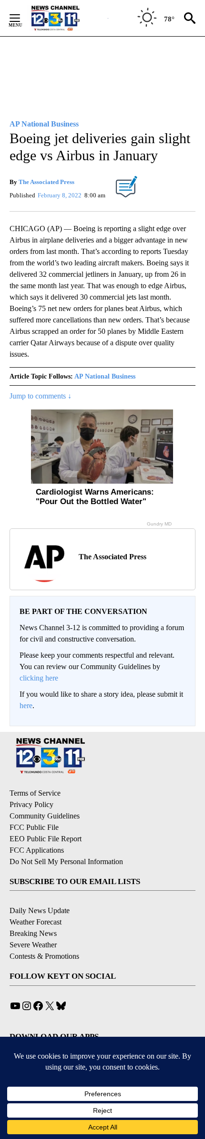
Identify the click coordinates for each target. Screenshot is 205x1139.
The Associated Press (46, 181)
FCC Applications (37, 850)
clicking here (39, 678)
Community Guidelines (45, 816)
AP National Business (104, 376)
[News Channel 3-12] (67, 18)
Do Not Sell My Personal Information (66, 861)
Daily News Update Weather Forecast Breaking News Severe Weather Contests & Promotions (44, 933)
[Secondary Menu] (22, 18)
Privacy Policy (31, 804)
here (26, 705)
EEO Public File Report (46, 839)
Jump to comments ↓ (41, 396)
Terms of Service (35, 793)
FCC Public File (34, 827)
